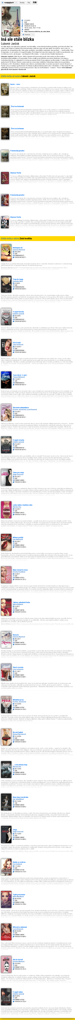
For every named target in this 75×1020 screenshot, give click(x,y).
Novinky (22, 3)
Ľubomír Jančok (28, 76)
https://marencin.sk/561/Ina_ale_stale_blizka (37, 31)
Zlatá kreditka (26, 238)
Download (27, 34)
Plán (29, 3)
